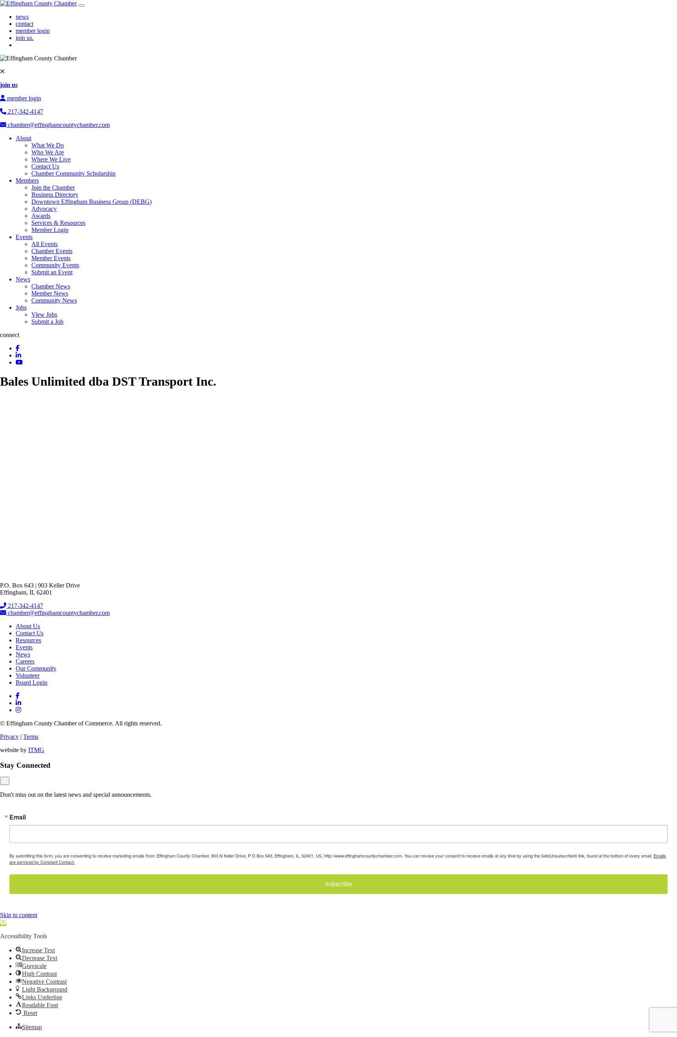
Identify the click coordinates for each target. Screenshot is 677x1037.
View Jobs (44, 314)
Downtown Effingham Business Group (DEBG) (91, 201)
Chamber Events (51, 251)
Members (27, 180)
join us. (25, 37)
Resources (28, 640)
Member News (49, 293)
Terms (30, 736)
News (23, 279)
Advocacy (44, 208)
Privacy (9, 736)
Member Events (51, 258)
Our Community (36, 668)
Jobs (21, 307)
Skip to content (18, 915)
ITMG (36, 750)
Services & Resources (58, 222)
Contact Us (45, 166)
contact (24, 23)
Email (17, 817)
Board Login (31, 682)
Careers (25, 661)
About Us (28, 626)
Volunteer (28, 675)
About (23, 138)
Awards (41, 215)
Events (24, 237)
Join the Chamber (53, 187)
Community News (54, 300)
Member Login (50, 230)
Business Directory (54, 194)
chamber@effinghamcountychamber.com (58, 124)
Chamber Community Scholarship (73, 173)
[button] (3, 922)
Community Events (55, 265)
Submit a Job (47, 321)
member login (33, 30)
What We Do (47, 145)
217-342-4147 (24, 111)
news (22, 16)
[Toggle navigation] (81, 5)
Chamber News (50, 286)
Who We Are (47, 152)
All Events (44, 244)
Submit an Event (51, 272)
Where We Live (51, 159)
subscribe (338, 884)
